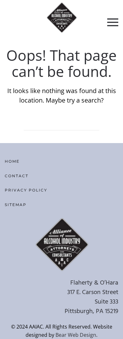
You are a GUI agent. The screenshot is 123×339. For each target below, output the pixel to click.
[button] (112, 22)
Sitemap (15, 204)
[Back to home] (62, 17)
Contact (16, 175)
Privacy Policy (26, 190)
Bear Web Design (76, 334)
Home (12, 161)
